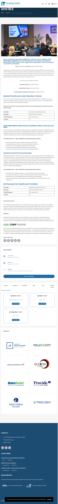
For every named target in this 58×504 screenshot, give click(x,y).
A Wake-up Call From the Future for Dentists (13, 468)
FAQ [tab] (43, 285)
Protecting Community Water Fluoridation (13, 458)
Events (7, 12)
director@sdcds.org (8, 440)
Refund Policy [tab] (52, 286)
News (4, 460)
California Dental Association (39, 485)
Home (2, 12)
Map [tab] (34, 285)
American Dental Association (15, 485)
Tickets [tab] (6, 285)
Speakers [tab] (15, 285)
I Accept (49, 499)
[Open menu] (52, 4)
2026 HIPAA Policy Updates (8, 463)
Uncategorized (6, 465)
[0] (45, 4)
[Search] (42, 3)
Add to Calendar (29, 276)
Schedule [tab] (24, 285)
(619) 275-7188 (6, 442)
